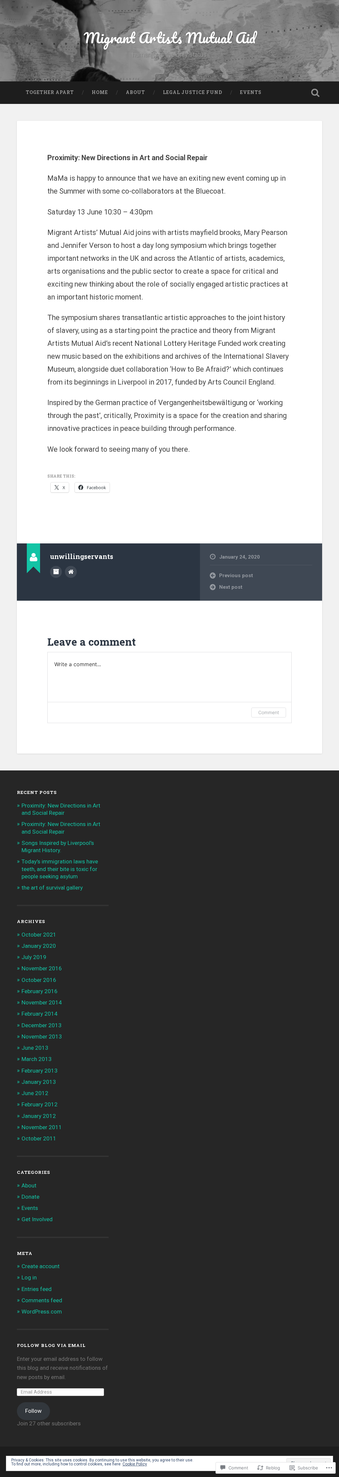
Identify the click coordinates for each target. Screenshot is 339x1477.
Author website (71, 572)
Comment (268, 712)
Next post (230, 587)
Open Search (315, 92)
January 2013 (39, 1082)
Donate (30, 1196)
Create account (41, 1266)
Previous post (236, 575)
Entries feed (37, 1289)
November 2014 (42, 1002)
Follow (33, 1411)
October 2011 (39, 1138)
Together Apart (50, 92)
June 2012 (35, 1093)
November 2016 (42, 968)
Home (100, 92)
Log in (29, 1277)
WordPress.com (42, 1311)
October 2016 (39, 980)
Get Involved (37, 1219)
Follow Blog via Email (51, 1345)
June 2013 (35, 1047)
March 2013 (37, 1059)
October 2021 (39, 934)
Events (251, 92)
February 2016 (40, 991)
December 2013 (42, 1025)
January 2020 (39, 946)
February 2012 (40, 1104)
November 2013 (42, 1036)
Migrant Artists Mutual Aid (170, 37)
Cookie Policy (134, 1464)
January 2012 (39, 1116)
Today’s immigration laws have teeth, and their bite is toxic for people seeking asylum (60, 868)
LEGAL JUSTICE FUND (192, 92)
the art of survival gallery (52, 887)
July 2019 (34, 957)
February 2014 (40, 1013)
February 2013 (40, 1070)
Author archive (56, 572)
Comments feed (42, 1300)
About (135, 92)
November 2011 (42, 1127)
